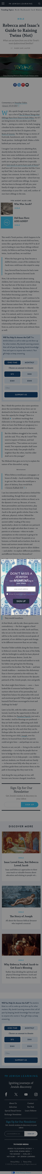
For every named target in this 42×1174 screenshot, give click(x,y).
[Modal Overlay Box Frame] (21, 587)
